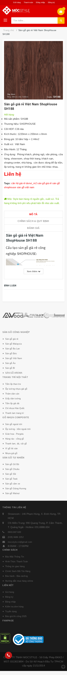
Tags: (7, 183)
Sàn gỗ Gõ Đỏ (12, 464)
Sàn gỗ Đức (11, 353)
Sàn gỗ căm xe (12, 483)
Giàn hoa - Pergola (14, 434)
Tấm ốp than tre (13, 384)
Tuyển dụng (11, 611)
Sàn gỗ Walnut (12, 493)
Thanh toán (28, 2)
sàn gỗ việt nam (25, 187)
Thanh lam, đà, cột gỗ (16, 443)
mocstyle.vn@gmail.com (20, 542)
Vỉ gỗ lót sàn (11, 448)
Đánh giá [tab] (33, 228)
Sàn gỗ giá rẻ (11, 339)
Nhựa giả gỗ (11, 453)
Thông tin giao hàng (15, 566)
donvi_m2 (31, 183)
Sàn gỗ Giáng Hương (15, 488)
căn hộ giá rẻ (18, 183)
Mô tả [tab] (33, 214)
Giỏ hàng (17, 2)
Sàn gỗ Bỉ (10, 368)
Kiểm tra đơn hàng (14, 606)
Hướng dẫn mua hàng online (19, 581)
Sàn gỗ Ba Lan (12, 348)
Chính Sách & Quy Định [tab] (33, 221)
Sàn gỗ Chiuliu (12, 469)
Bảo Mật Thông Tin (14, 556)
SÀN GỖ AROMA (13, 373)
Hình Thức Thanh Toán (16, 561)
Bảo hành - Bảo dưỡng (16, 576)
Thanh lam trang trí (14, 413)
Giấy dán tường (13, 398)
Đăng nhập (40, 2)
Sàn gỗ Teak (11, 479)
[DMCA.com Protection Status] (5, 638)
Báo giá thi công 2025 (16, 616)
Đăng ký (51, 2)
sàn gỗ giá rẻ (44, 183)
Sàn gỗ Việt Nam (13, 358)
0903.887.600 (14, 532)
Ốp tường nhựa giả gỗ (16, 389)
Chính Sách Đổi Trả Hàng (17, 571)
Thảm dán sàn (12, 393)
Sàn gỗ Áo (10, 363)
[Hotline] (8, 655)
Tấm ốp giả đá (12, 403)
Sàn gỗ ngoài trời (13, 424)
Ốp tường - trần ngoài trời (18, 429)
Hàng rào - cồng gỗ (14, 439)
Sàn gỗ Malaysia (13, 344)
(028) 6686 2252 (16, 537)
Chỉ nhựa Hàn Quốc (15, 408)
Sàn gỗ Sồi (10, 474)
